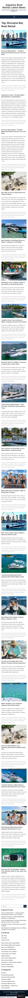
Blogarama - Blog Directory (7, 997)
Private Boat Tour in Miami (9, 951)
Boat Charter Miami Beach (8, 958)
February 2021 (5, 940)
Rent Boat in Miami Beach (8, 949)
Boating (8, 85)
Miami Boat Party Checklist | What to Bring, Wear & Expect (13, 491)
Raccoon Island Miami (7, 966)
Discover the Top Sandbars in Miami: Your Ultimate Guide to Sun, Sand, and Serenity (13, 871)
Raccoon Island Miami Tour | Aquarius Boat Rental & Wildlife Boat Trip (13, 747)
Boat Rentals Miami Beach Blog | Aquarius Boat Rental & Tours (12, 828)
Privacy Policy (14, 993)
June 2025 (4, 938)
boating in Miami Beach (8, 981)
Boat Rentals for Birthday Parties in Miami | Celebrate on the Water (13, 241)
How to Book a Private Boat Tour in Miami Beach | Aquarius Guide (12, 449)
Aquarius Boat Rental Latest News (14, 6)
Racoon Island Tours (7, 964)
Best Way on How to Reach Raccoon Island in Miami (13, 193)
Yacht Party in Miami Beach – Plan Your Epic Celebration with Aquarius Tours (13, 406)
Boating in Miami (13, 87)
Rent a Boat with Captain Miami (10, 943)
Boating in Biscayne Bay (8, 977)
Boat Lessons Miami (7, 960)
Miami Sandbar (5, 956)
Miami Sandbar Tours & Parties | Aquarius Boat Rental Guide (12, 704)
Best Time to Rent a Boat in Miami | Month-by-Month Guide (13, 533)
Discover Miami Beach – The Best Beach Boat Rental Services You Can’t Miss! (13, 52)
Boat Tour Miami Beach (8, 947)
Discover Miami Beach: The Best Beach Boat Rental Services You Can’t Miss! (13, 131)
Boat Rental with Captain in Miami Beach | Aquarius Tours (12, 618)
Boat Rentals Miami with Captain (10, 945)
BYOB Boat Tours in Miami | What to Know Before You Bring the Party (13, 283)
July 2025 (4, 935)
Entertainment (11, 90)
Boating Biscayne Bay (16, 85)
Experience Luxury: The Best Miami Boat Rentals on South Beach (12, 96)
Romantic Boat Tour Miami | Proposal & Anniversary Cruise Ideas (13, 363)
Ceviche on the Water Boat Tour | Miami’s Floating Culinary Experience (13, 662)
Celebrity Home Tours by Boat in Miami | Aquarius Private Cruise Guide (13, 321)
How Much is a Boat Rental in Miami (11, 962)
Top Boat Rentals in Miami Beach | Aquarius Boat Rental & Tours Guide (13, 786)
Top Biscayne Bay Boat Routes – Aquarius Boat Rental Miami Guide (12, 576)
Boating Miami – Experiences (9, 985)
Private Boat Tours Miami (8, 953)
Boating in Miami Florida (11, 88)
